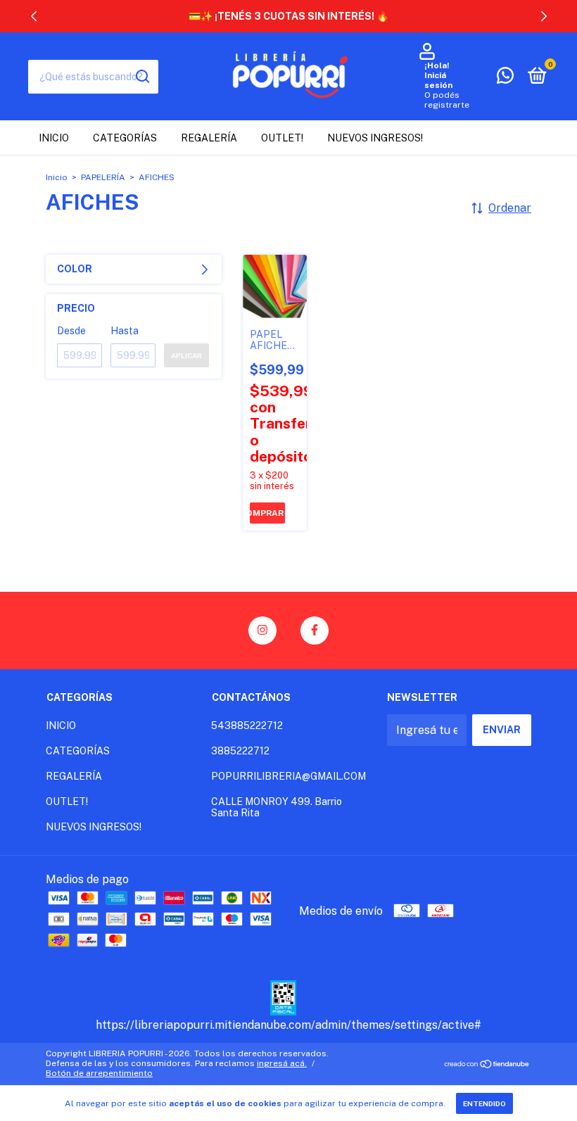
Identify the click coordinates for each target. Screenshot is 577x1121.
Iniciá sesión (438, 80)
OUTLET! (282, 138)
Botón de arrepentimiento (99, 1073)
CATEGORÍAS (125, 138)
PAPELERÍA (103, 177)
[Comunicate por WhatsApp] (505, 78)
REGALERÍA (209, 138)
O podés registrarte (446, 100)
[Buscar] (141, 76)
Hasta (124, 330)
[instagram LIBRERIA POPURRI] (262, 630)
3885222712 (240, 750)
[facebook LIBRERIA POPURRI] (314, 630)
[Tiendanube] (487, 1065)
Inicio (57, 177)
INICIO (54, 138)
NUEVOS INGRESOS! (375, 138)
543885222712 (247, 725)
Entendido (484, 1103)
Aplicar (186, 355)
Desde (71, 330)
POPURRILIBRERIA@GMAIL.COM (288, 776)
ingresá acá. (282, 1063)
